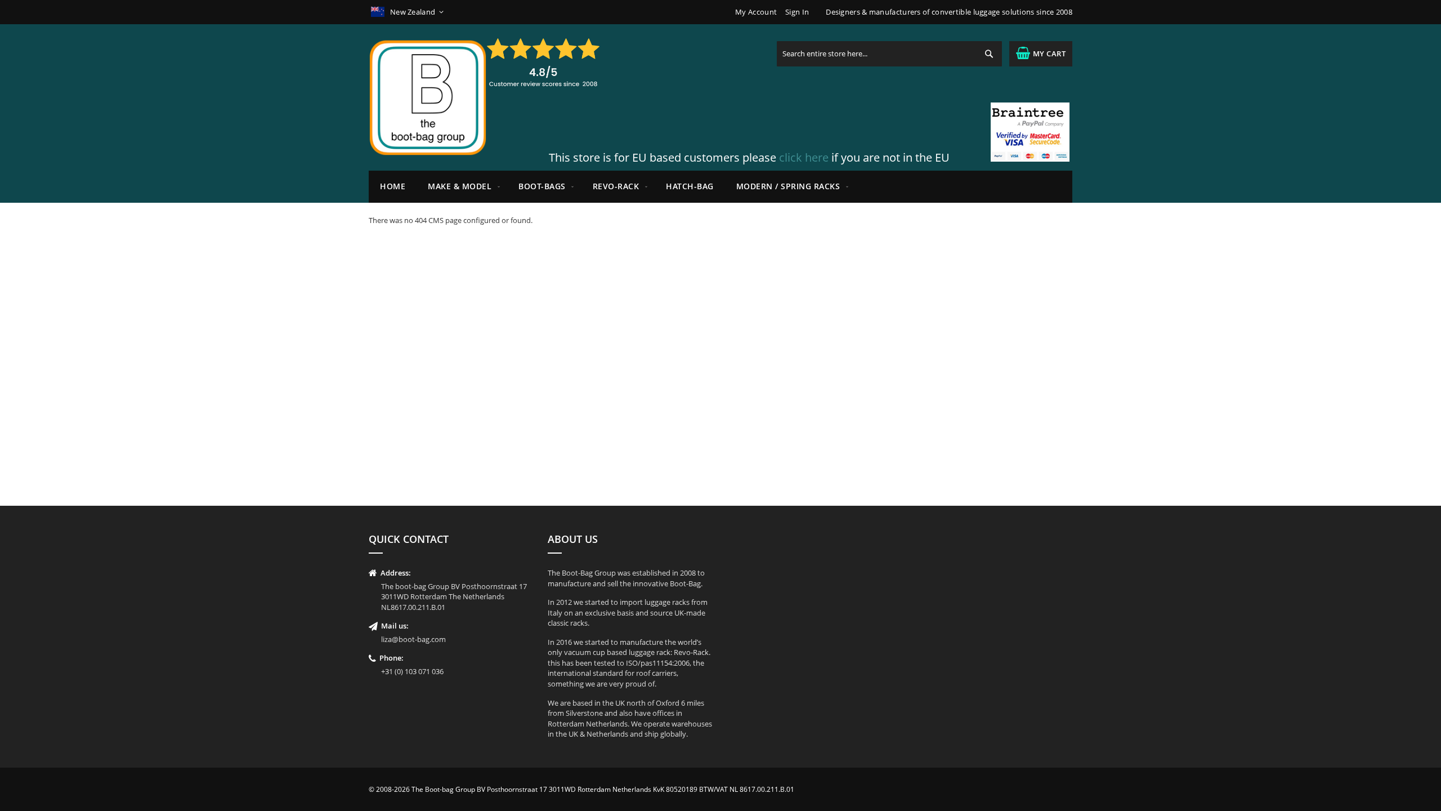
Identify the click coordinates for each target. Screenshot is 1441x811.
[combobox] (889, 53)
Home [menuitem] (392, 186)
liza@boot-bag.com (413, 639)
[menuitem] (462, 187)
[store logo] (428, 97)
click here (804, 157)
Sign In (797, 12)
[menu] (720, 187)
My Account (756, 12)
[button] (408, 12)
